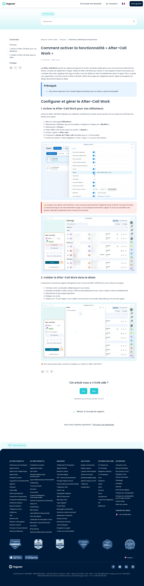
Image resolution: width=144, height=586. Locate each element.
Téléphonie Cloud (15, 509)
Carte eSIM (13, 490)
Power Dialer (61, 506)
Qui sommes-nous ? (122, 471)
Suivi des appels (35, 516)
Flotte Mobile (34, 507)
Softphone (13, 512)
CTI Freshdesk (103, 474)
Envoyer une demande (92, 4)
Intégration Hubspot (104, 471)
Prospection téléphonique (18, 500)
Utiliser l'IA (33, 504)
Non (94, 391)
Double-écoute (62, 518)
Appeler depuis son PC (88, 481)
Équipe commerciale (87, 465)
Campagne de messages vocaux (41, 519)
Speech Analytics (15, 506)
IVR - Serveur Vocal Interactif (66, 477)
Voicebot (13, 487)
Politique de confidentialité (125, 493)
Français (130, 557)
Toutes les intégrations (106, 500)
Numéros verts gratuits (17, 522)
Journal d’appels (62, 525)
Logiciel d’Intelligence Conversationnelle (37, 496)
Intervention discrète (64, 522)
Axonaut (101, 490)
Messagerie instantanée (65, 509)
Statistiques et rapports (64, 515)
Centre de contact (87, 474)
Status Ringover (19, 445)
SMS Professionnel (63, 496)
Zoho (100, 477)
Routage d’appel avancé (65, 481)
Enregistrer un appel (63, 528)
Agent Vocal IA (14, 468)
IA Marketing (34, 483)
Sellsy (100, 484)
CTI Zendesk (102, 468)
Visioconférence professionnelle (68, 484)
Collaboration (85, 487)
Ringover (63, 39)
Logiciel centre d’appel (88, 471)
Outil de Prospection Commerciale (41, 500)
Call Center (33, 471)
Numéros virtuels (15, 525)
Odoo (100, 493)
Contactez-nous (121, 465)
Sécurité (118, 486)
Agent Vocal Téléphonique (18, 471)
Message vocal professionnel (40, 522)
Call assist (33, 526)
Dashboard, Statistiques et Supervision (83, 39)
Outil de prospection (16, 493)
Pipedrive (101, 481)
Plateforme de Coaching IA (18, 465)
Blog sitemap (34, 529)
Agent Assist (14, 474)
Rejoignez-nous (121, 474)
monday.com (102, 496)
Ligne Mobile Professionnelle (40, 513)
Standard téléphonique (88, 477)
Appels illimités (62, 468)
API (99, 503)
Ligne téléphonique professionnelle (42, 480)
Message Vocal (62, 500)
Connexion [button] (113, 4)
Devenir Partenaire (122, 468)
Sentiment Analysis (16, 503)
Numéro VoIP (14, 518)
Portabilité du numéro (37, 465)
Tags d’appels (61, 503)
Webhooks (101, 506)
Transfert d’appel (62, 474)
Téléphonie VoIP (62, 487)
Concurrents (34, 492)
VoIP (11, 515)
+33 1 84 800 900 (125, 514)
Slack (100, 487)
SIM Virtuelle (34, 510)
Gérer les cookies (121, 504)
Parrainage (119, 480)
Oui (83, 391)
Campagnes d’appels (64, 493)
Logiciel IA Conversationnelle (19, 481)
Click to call (60, 490)
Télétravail (84, 484)
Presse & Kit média (122, 477)
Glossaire (33, 489)
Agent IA (12, 484)
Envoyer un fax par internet (18, 528)
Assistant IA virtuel (16, 477)
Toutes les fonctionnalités (65, 531)
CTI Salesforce (103, 465)
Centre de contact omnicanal (66, 512)
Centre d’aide (120, 501)
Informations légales (122, 490)
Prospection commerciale (18, 496)
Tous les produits (36, 486)
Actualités (119, 483)
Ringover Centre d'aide (49, 39)
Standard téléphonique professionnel (37, 475)
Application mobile (36, 468)
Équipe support (86, 468)
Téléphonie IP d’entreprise (65, 465)
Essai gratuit (136, 4)
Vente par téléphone (16, 531)
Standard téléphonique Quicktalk (41, 532)
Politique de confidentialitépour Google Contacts (125, 497)
